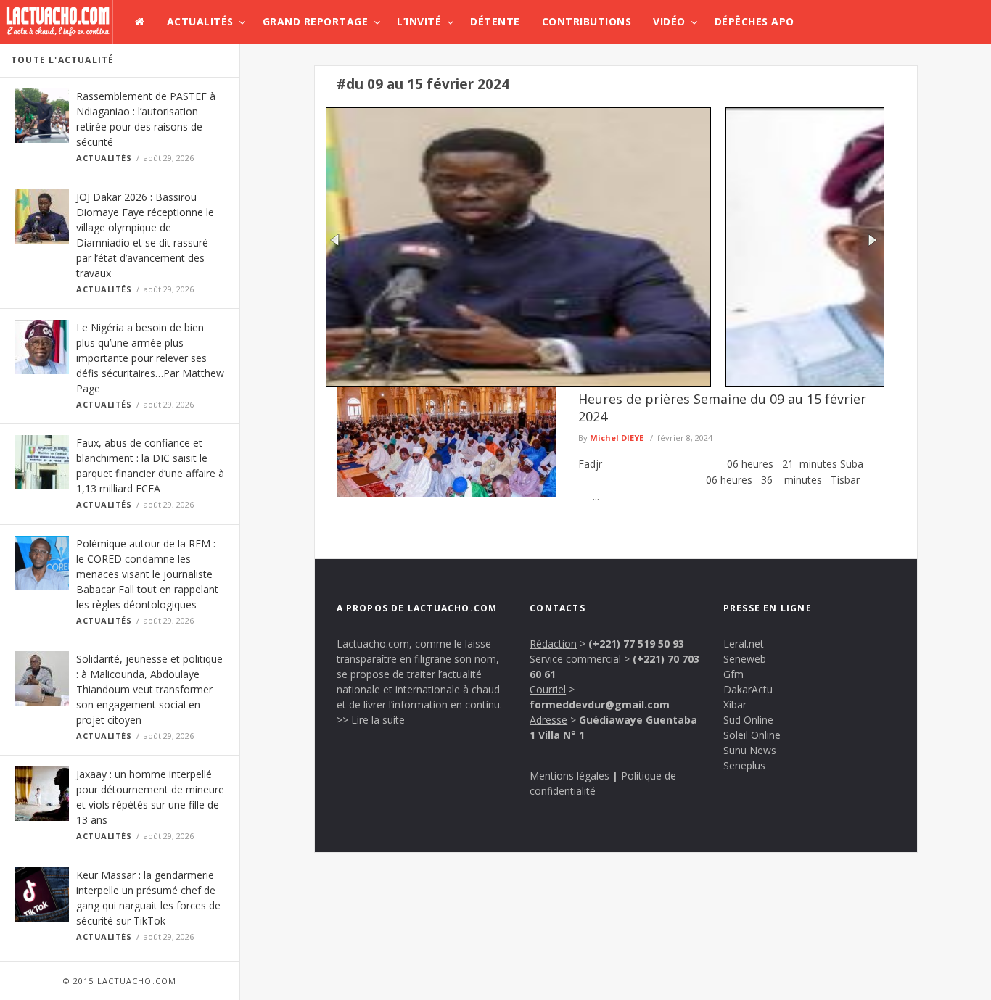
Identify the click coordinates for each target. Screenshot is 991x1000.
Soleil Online (752, 735)
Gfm (733, 674)
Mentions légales (569, 775)
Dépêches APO (754, 21)
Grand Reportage (316, 21)
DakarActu (748, 689)
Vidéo (669, 21)
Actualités (200, 21)
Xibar (735, 704)
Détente (495, 21)
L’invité (419, 21)
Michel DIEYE (616, 437)
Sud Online (748, 720)
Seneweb (744, 659)
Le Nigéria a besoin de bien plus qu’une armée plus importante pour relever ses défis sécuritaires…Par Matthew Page (150, 358)
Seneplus (744, 765)
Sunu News (749, 750)
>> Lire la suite (371, 720)
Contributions (587, 21)
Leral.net (743, 643)
